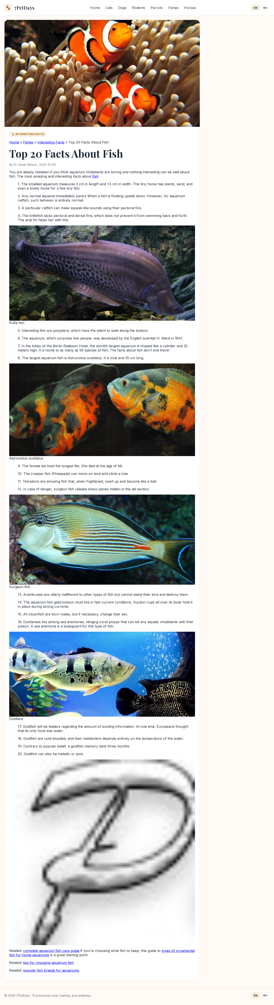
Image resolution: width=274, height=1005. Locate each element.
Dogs (122, 8)
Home (95, 8)
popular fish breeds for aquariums (51, 970)
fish (95, 176)
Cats (109, 8)
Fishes (173, 8)
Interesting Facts (50, 142)
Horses (190, 8)
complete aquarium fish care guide (51, 951)
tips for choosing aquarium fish (48, 963)
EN (256, 7)
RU (265, 7)
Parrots (156, 8)
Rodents (138, 8)
